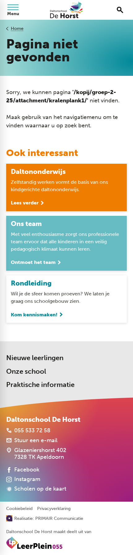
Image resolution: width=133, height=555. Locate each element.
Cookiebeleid (19, 508)
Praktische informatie (40, 384)
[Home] (66, 10)
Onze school (26, 371)
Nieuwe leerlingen (34, 358)
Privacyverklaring (54, 508)
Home (17, 28)
